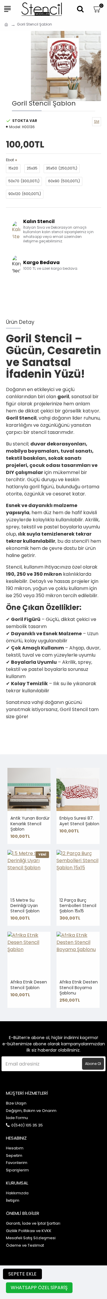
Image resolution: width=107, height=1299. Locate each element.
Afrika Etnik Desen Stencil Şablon (28, 984)
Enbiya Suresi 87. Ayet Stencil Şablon (79, 820)
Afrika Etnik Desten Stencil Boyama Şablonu (78, 987)
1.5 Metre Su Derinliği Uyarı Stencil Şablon (25, 906)
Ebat (10, 159)
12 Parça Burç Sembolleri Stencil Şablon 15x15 (77, 906)
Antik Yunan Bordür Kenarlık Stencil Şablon (30, 823)
